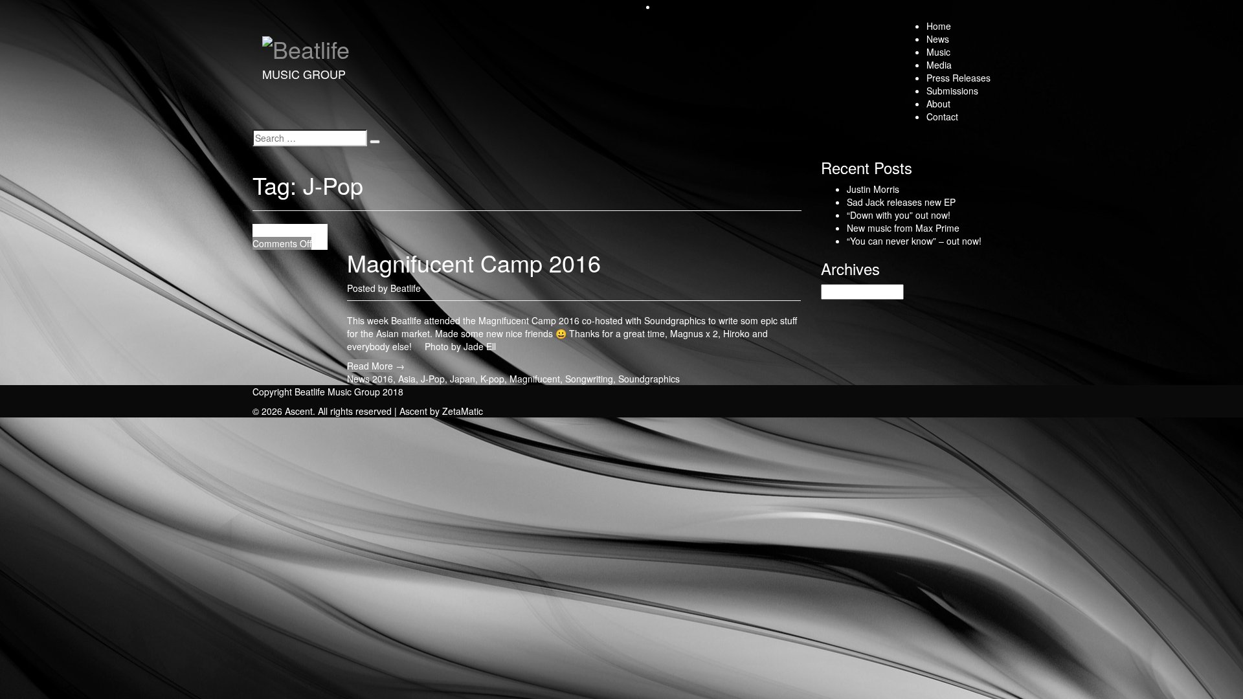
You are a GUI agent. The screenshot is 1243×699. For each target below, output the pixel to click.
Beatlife (405, 288)
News (937, 38)
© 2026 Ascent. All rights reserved (322, 411)
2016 (382, 378)
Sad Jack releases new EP (901, 201)
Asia (407, 378)
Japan (462, 378)
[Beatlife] (306, 44)
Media (939, 64)
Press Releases (958, 77)
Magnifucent (535, 378)
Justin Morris (873, 189)
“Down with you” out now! (898, 214)
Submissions (952, 90)
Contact (942, 116)
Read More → (376, 365)
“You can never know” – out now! (914, 240)
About (938, 103)
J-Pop (433, 378)
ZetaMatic (462, 411)
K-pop (492, 378)
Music (938, 51)
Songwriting (589, 378)
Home (938, 25)
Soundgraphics (649, 378)
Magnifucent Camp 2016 (474, 262)
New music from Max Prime (903, 227)
